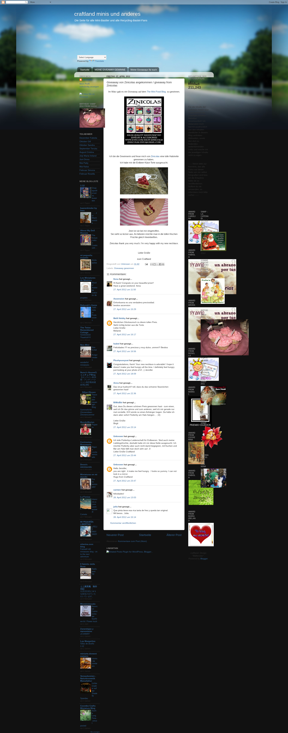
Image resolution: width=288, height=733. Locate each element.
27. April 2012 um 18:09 (124, 374)
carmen (117, 490)
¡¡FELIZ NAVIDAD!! (94, 530)
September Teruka (88, 148)
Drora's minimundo (86, 465)
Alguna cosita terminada (94, 452)
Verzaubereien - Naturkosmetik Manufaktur (88, 678)
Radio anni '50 (94, 571)
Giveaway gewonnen (124, 268)
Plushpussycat (121, 360)
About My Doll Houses (87, 231)
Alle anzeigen (95, 732)
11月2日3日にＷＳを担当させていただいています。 (88, 593)
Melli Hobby (119, 318)
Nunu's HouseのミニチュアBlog (88, 373)
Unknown (125, 264)
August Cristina (87, 152)
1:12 (82, 185)
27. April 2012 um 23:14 (124, 427)
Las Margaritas (87, 641)
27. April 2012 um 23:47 (124, 481)
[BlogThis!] (154, 264)
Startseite (84, 69)
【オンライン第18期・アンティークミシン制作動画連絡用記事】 (88, 381)
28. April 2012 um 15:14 (124, 517)
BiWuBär (117, 402)
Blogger (204, 559)
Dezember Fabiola (88, 138)
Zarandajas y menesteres (86, 630)
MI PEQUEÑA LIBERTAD (86, 523)
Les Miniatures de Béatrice (87, 279)
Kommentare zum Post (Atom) (132, 541)
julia (115, 507)
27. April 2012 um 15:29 (124, 309)
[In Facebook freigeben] (160, 264)
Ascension (118, 299)
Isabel (116, 344)
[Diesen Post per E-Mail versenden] (151, 264)
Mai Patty (84, 163)
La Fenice (85, 497)
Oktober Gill (85, 141)
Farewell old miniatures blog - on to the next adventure (88, 553)
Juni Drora (84, 159)
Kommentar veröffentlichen (123, 523)
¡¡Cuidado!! (85, 634)
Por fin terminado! (94, 483)
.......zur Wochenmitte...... (94, 218)
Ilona (115, 279)
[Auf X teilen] (157, 264)
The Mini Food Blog (156, 91)
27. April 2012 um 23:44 (124, 455)
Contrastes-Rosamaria (86, 443)
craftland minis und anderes (107, 14)
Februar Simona (87, 170)
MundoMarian (87, 422)
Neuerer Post (115, 535)
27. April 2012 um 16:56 (124, 351)
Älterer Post (174, 535)
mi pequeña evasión (86, 256)
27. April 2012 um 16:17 (124, 334)
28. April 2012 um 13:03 (124, 497)
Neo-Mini (84, 345)
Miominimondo (88, 604)
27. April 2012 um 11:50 (124, 289)
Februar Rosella (87, 174)
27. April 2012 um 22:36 (124, 393)
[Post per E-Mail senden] (146, 264)
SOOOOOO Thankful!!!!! (85, 336)
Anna (116, 383)
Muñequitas (94, 261)
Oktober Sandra (87, 145)
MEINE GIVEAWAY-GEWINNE (110, 69)
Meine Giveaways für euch (143, 69)
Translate (99, 61)
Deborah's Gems (88, 305)
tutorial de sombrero (94, 662)
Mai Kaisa (84, 167)
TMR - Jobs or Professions (94, 314)
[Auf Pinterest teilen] (163, 264)
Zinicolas (155, 156)
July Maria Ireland (88, 156)
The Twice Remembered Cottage (87, 330)
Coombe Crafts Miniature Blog (88, 707)
